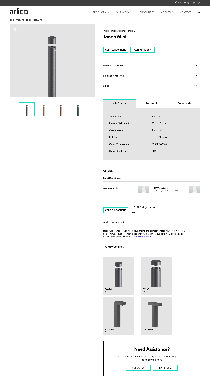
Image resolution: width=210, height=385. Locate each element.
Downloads (184, 103)
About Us (167, 12)
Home (12, 20)
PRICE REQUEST (165, 368)
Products (99, 12)
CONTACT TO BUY (142, 50)
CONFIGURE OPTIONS (115, 50)
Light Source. (119, 103)
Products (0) (183, 2)
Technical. (152, 103)
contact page (144, 236)
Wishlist (15, 29)
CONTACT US (138, 368)
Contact (185, 12)
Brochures (147, 12)
